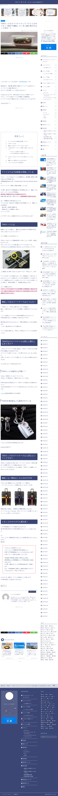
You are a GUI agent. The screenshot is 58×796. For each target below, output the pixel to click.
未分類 (49, 102)
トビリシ (52, 642)
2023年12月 (45, 448)
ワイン (48, 650)
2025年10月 (45, 376)
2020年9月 (45, 573)
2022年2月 (45, 515)
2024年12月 (45, 412)
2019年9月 (45, 609)
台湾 (50, 117)
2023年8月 (45, 455)
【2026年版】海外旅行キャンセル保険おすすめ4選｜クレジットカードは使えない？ (49, 328)
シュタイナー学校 (50, 73)
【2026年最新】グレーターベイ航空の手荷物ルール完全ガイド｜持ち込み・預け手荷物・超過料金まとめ (49, 284)
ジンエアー (51, 637)
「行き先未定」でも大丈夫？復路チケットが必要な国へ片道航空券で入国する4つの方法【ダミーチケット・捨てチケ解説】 (49, 265)
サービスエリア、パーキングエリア (49, 60)
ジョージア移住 (44, 637)
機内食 (52, 654)
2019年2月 (45, 616)
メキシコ (49, 90)
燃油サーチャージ (44, 657)
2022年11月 (45, 483)
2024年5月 (45, 430)
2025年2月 (45, 405)
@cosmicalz (23, 81)
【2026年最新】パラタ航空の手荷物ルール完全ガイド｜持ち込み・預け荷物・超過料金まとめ (49, 302)
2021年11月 (45, 526)
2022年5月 (45, 505)
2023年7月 (45, 458)
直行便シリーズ (49, 124)
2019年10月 (45, 605)
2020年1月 (45, 594)
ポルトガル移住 (50, 648)
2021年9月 (45, 533)
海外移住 (49, 121)
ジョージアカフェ (50, 633)
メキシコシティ (50, 99)
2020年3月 (45, 587)
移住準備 (49, 128)
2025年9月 (45, 380)
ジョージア (43, 633)
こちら (3, 393)
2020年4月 (45, 583)
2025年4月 (45, 397)
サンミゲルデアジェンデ (50, 97)
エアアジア (43, 629)
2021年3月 (45, 551)
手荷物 (54, 652)
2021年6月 (45, 541)
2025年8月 (45, 383)
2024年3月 (45, 437)
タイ (50, 116)
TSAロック (4, 585)
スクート (43, 639)
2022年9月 (45, 490)
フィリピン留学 (49, 86)
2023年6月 (45, 462)
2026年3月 (45, 358)
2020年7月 (45, 576)
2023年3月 (45, 473)
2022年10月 (45, 487)
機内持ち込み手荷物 (45, 654)
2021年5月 (45, 544)
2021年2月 (45, 555)
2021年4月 (45, 548)
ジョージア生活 (49, 71)
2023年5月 (45, 465)
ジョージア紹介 (49, 77)
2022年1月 (45, 519)
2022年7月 (45, 498)
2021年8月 (45, 537)
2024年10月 (45, 419)
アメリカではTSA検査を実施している (17, 141)
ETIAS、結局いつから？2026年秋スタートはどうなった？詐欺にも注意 (49, 256)
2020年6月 (45, 580)
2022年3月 (45, 512)
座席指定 (49, 652)
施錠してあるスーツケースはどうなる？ (18, 145)
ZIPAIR (43, 696)
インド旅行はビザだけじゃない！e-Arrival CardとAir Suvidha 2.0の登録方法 (49, 248)
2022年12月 (45, 480)
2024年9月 (45, 422)
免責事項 (15, 794)
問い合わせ (43, 652)
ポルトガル (43, 648)
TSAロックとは (12, 143)
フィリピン (43, 646)
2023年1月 (45, 476)
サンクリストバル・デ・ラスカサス (50, 95)
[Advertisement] (19, 68)
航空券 (43, 659)
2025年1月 (45, 408)
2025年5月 (45, 394)
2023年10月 (45, 451)
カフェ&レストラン (50, 79)
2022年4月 (45, 508)
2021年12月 (45, 523)
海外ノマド (49, 106)
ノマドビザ (48, 644)
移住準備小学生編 (50, 138)
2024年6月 (45, 426)
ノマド (43, 644)
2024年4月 (45, 433)
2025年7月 (45, 387)
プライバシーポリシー (7, 794)
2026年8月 (45, 340)
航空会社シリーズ (49, 142)
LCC (47, 694)
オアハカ (50, 92)
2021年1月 (45, 558)
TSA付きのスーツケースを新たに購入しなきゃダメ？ (20, 148)
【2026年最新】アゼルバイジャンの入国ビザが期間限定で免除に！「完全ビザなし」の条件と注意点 (49, 275)
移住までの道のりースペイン (50, 131)
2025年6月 (45, 390)
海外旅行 (3, 20)
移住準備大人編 (50, 136)
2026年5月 (45, 351)
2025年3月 (45, 401)
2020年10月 (45, 569)
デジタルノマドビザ (45, 642)
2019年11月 (45, 601)
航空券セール (49, 145)
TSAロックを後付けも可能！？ (18, 151)
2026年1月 (45, 365)
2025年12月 (45, 369)
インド (50, 112)
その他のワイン (50, 67)
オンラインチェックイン (46, 631)
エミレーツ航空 (50, 629)
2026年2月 (45, 362)
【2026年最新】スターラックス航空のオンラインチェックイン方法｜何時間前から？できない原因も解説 (49, 320)
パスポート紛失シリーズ (49, 83)
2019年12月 (45, 598)
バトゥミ (53, 644)
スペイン (48, 639)
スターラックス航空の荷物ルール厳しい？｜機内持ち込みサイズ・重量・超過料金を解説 (49, 311)
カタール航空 (54, 631)
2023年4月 (45, 469)
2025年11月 (45, 372)
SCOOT (52, 694)
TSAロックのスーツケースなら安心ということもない (20, 157)
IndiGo (43, 694)
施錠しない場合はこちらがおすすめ (17, 160)
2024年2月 (45, 440)
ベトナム (49, 646)
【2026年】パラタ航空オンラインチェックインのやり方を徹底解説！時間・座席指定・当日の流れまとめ (49, 293)
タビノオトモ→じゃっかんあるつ (29, 2)
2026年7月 (45, 344)
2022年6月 (45, 501)
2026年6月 (45, 347)
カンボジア (50, 114)
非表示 (21, 136)
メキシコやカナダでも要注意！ (16, 162)
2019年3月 (45, 612)
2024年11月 (45, 415)
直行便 (51, 657)
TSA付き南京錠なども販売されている (20, 153)
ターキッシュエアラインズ (50, 709)
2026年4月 (45, 354)
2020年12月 (45, 562)
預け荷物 (51, 659)
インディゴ (48, 696)
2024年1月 (45, 444)
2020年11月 (45, 566)
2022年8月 (45, 494)
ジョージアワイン (49, 65)
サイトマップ (4, 5)
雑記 (49, 149)
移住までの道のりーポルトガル (50, 134)
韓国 (47, 659)
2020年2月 (45, 591)
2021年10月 (45, 530)
